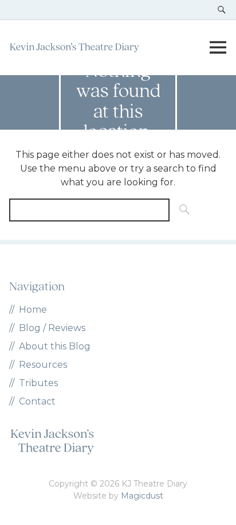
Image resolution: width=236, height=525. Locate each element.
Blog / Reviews (52, 327)
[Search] (181, 210)
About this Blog (55, 346)
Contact (37, 401)
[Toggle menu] (218, 47)
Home (33, 309)
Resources (43, 364)
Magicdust (142, 496)
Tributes (38, 383)
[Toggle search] (222, 10)
